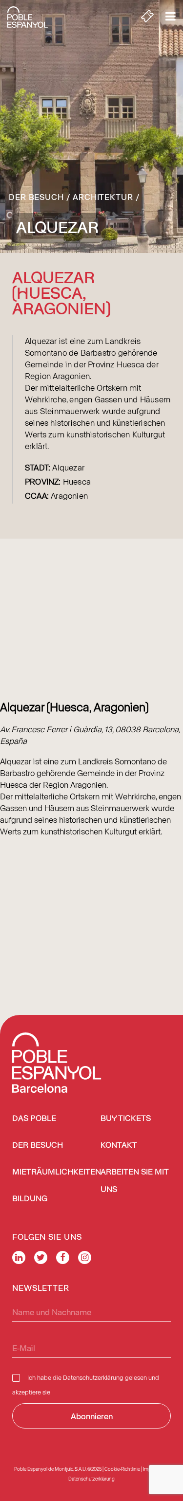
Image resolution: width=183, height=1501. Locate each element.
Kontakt (119, 1145)
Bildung (29, 1199)
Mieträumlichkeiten (56, 1172)
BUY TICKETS (126, 1119)
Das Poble (34, 1119)
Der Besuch (36, 196)
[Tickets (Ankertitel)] (147, 17)
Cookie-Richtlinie (122, 1469)
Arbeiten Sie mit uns (135, 1181)
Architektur (103, 196)
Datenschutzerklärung (93, 1377)
